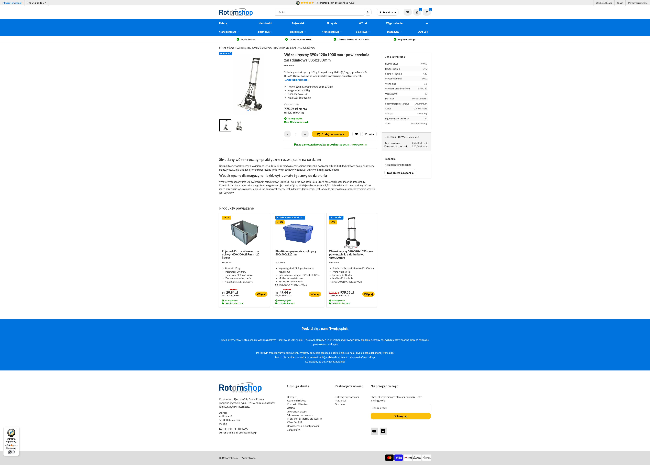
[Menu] (17, 429)
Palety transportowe (227, 27)
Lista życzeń (408, 12)
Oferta (291, 407)
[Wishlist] (356, 134)
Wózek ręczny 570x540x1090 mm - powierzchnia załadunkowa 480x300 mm (351, 254)
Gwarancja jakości (297, 411)
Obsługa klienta (604, 3)
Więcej (261, 294)
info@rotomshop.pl (12, 3)
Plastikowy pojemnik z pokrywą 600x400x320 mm (295, 253)
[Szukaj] (368, 12)
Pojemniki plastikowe (297, 27)
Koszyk (427, 12)
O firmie (291, 396)
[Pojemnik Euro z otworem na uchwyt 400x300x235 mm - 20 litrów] (244, 233)
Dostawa (340, 404)
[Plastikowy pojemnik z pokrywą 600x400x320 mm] (298, 233)
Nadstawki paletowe (265, 27)
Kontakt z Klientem (297, 404)
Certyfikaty (293, 429)
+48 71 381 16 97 (36, 3)
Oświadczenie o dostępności (303, 425)
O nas (620, 3)
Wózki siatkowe (361, 27)
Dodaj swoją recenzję (400, 172)
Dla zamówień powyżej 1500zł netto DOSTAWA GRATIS (332, 144)
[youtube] (374, 431)
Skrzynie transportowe (330, 27)
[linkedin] (383, 431)
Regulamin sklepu (296, 400)
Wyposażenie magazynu (394, 27)
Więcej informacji (410, 137)
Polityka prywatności (347, 396)
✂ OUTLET (423, 27)
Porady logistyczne (637, 3)
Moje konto (389, 12)
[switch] (11, 452)
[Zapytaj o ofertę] (417, 12)
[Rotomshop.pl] (244, 12)
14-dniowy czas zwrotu (300, 415)
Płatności (340, 400)
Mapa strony (248, 457)
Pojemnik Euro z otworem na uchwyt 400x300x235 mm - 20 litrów (240, 254)
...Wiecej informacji (296, 79)
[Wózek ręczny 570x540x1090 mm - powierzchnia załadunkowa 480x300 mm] (352, 233)
